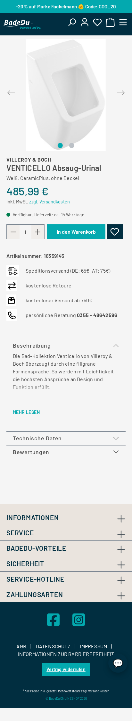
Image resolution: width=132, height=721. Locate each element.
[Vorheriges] (11, 91)
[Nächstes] (121, 91)
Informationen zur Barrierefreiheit (66, 654)
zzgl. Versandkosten (49, 201)
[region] (66, 95)
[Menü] (123, 21)
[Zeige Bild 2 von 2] (71, 145)
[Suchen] (71, 21)
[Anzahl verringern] (13, 231)
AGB (21, 646)
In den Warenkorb (76, 232)
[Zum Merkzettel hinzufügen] (114, 231)
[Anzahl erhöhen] (38, 231)
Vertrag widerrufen (66, 669)
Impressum (94, 646)
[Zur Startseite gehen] (22, 24)
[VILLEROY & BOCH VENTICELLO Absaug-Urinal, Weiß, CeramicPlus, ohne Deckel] (66, 95)
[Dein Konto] (84, 21)
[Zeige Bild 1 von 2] (60, 145)
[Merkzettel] (97, 21)
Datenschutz (53, 646)
